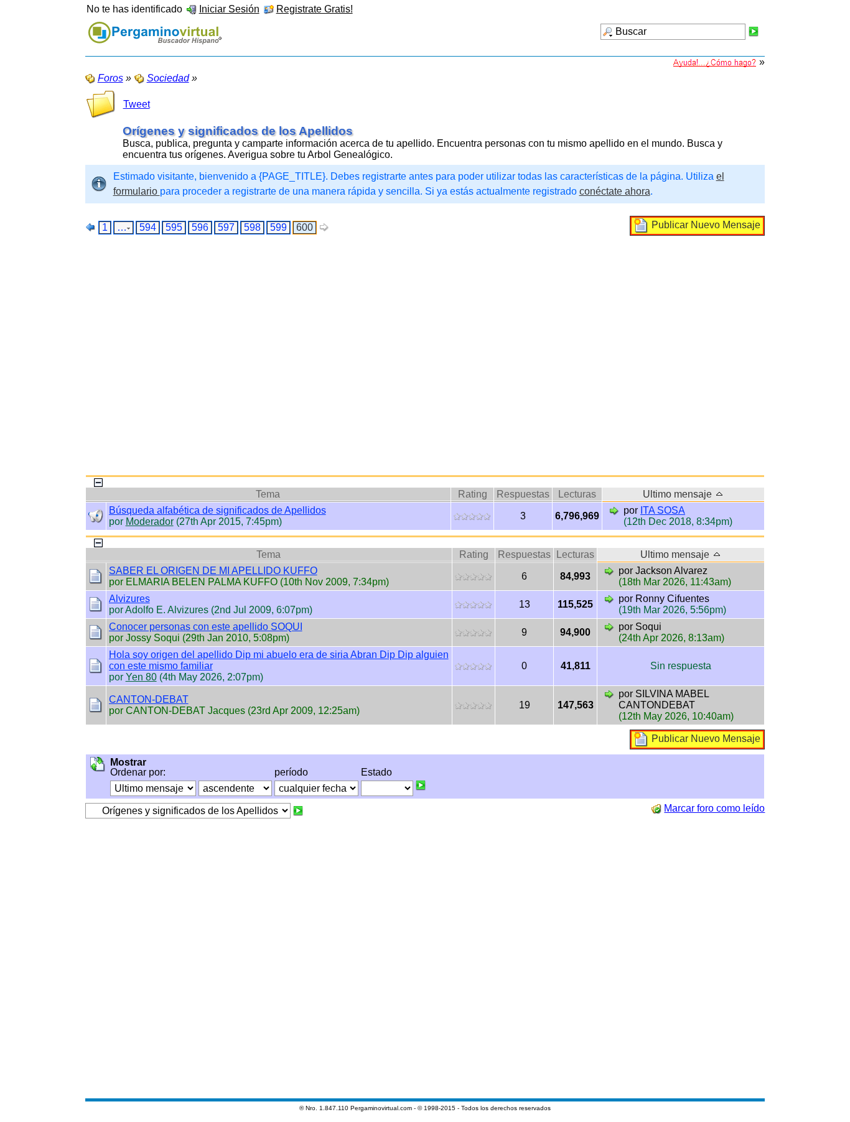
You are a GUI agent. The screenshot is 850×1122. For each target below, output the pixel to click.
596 (200, 227)
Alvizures (129, 598)
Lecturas (577, 494)
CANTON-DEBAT (149, 699)
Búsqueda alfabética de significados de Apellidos (217, 510)
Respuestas (523, 494)
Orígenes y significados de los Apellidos (238, 130)
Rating (472, 494)
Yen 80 (141, 677)
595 (174, 227)
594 (147, 227)
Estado (376, 772)
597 (226, 227)
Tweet (136, 104)
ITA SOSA (662, 510)
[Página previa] (91, 227)
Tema (268, 494)
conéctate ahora (614, 191)
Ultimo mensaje (678, 494)
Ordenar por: (138, 772)
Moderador (150, 521)
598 (252, 227)
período (291, 772)
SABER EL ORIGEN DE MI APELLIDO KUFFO (213, 570)
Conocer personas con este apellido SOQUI (205, 626)
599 (278, 227)
